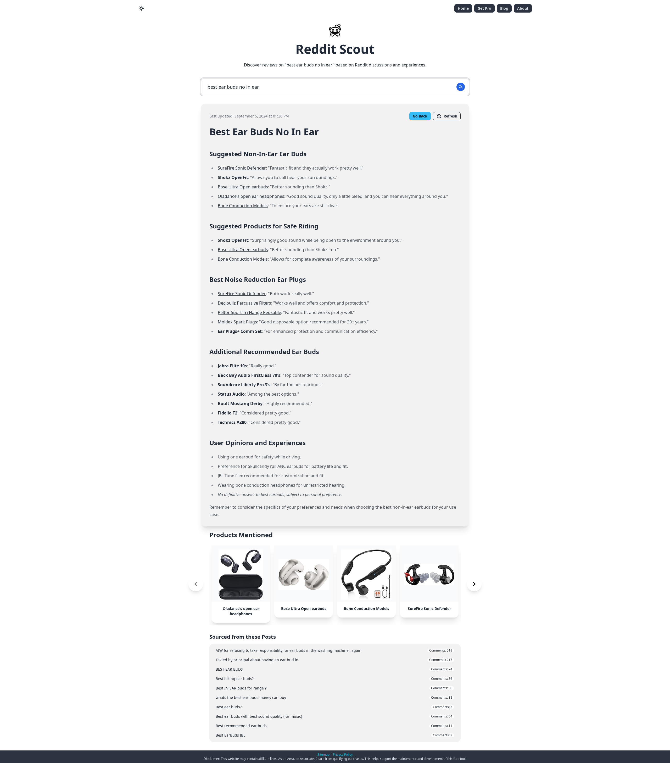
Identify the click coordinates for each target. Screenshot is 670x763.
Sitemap (323, 754)
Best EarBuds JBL (334, 735)
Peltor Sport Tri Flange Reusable (249, 312)
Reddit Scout (335, 49)
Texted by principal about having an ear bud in (334, 659)
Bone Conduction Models (243, 206)
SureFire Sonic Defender (242, 168)
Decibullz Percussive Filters (244, 303)
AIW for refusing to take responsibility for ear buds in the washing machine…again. (334, 650)
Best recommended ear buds (334, 725)
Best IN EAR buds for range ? (334, 688)
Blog (504, 8)
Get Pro (484, 8)
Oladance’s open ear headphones (251, 196)
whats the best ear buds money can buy (334, 697)
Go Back (420, 116)
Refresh (450, 116)
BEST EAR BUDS (334, 669)
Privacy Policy (343, 754)
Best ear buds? (334, 706)
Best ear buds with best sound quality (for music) (334, 716)
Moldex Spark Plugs (237, 322)
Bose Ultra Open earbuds (243, 187)
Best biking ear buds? (334, 678)
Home (463, 8)
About (522, 8)
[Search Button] (460, 87)
